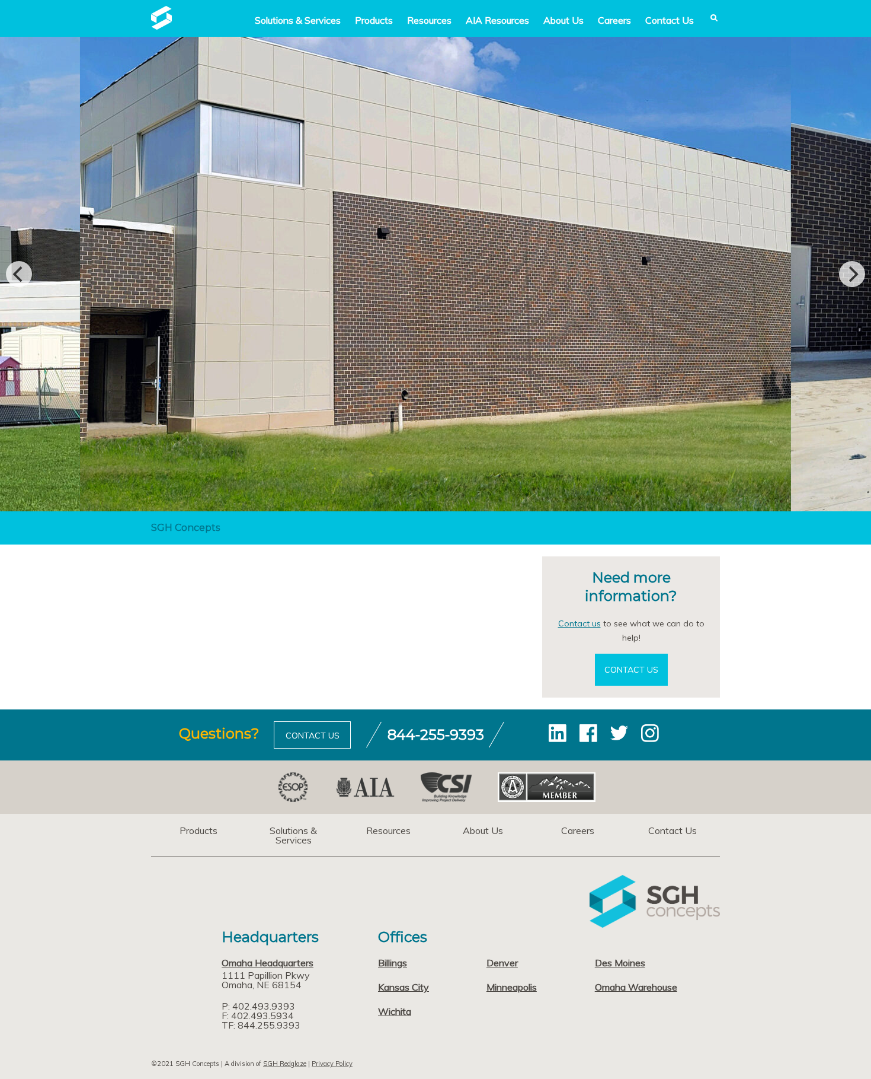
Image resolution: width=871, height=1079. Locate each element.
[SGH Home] (161, 26)
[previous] (19, 274)
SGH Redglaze (284, 1063)
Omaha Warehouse (636, 987)
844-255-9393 (436, 734)
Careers (614, 20)
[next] (852, 274)
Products (374, 20)
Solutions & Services (293, 835)
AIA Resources (497, 20)
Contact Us (669, 20)
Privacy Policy (332, 1063)
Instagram (650, 733)
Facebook (588, 733)
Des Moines (620, 963)
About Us (563, 20)
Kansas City (403, 987)
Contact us (579, 623)
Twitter (619, 733)
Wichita (394, 1011)
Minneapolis (511, 987)
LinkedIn (557, 733)
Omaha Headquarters (267, 963)
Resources (429, 20)
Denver (502, 963)
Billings (392, 963)
